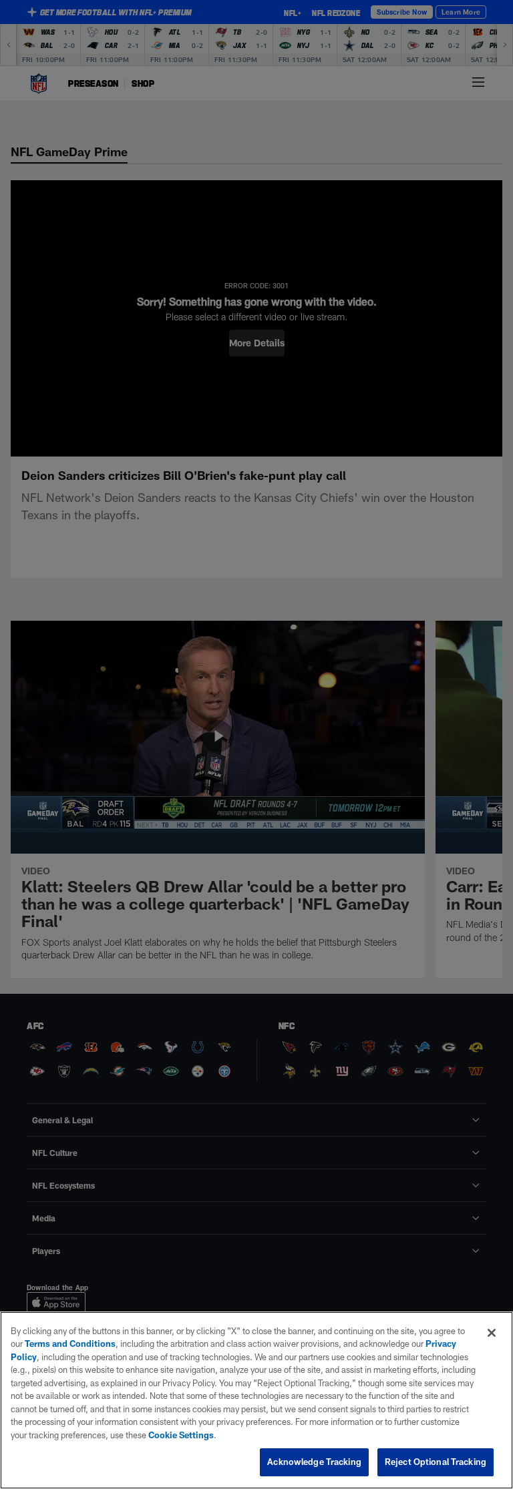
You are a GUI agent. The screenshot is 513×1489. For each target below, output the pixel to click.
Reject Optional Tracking (435, 1461)
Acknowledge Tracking (314, 1461)
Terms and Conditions (70, 1343)
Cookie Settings (181, 1435)
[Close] (491, 1333)
